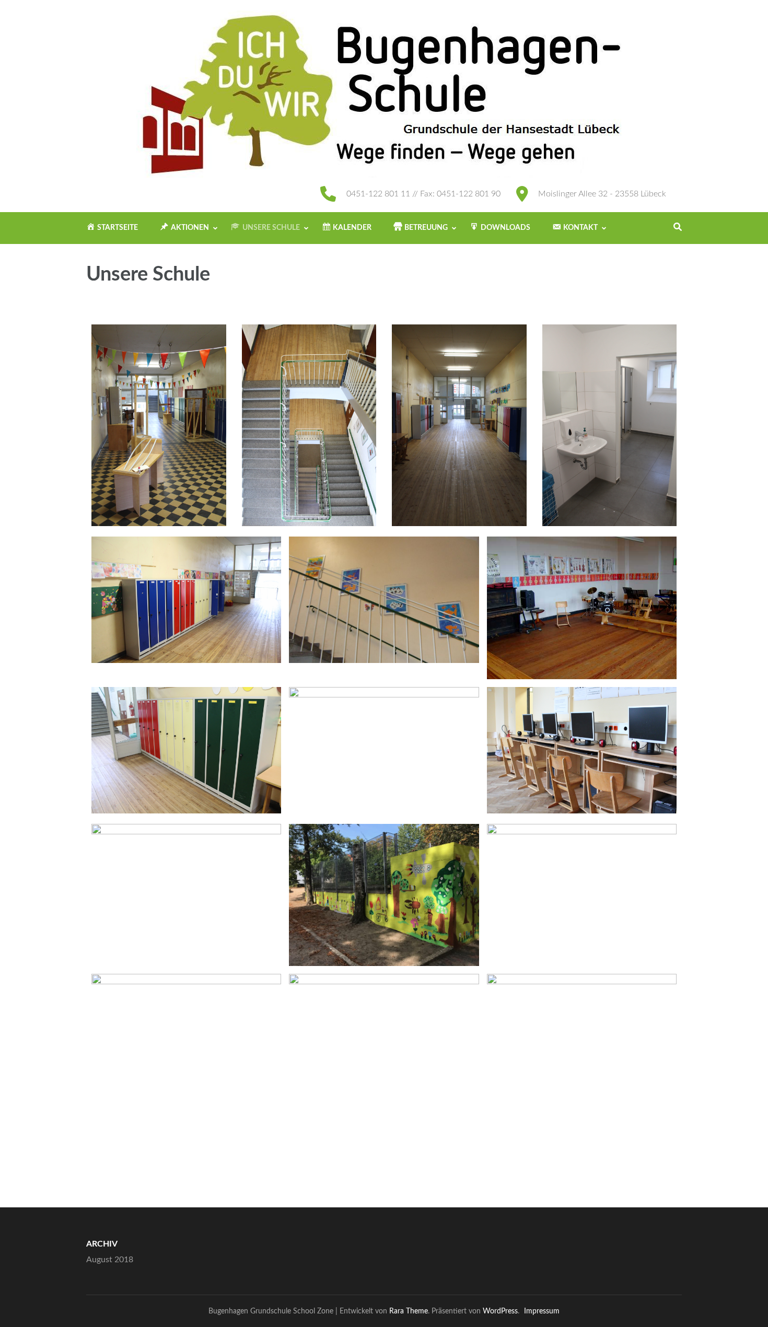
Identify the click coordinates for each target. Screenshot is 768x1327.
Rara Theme (408, 1311)
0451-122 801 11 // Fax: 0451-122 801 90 (423, 194)
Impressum (542, 1311)
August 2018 (109, 1259)
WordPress (500, 1311)
